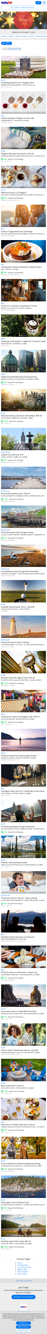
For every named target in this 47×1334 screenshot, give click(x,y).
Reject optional (23, 1327)
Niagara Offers (22, 1269)
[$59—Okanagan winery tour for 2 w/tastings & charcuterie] (23, 775)
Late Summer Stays (24, 1267)
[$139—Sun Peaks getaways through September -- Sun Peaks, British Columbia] (23, 811)
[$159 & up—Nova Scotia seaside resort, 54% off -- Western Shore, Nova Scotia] (23, 478)
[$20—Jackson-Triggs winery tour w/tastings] (23, 216)
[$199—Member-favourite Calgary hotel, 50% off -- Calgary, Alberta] (23, 662)
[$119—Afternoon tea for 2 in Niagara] (23, 177)
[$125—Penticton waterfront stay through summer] (23, 740)
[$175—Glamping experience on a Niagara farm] (23, 67)
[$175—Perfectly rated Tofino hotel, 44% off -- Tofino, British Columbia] (23, 1226)
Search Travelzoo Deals (23, 8)
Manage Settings (23, 1331)
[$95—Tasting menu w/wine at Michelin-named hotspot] (23, 251)
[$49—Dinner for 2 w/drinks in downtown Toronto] (23, 290)
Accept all (23, 1323)
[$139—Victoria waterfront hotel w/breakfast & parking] (23, 1148)
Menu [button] (44, 2)
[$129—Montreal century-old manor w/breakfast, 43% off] (23, 400)
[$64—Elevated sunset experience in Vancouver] (23, 921)
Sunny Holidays (22, 1272)
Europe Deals (22, 1274)
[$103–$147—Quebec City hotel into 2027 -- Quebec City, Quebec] (23, 439)
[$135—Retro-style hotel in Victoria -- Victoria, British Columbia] (23, 1070)
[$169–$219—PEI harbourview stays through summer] (23, 517)
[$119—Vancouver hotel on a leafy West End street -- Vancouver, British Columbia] (23, 995)
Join (38, 3)
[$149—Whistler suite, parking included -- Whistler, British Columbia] (23, 847)
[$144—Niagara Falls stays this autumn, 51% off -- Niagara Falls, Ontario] (23, 138)
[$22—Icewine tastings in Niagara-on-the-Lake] (23, 102)
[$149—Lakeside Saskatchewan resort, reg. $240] (23, 591)
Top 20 (19, 1263)
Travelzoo (6, 2)
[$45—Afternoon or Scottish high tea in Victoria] (23, 1109)
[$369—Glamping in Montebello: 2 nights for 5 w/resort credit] (23, 325)
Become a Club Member (23, 1297)
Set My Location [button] (24, 1281)
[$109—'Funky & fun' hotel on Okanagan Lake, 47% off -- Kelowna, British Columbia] (23, 701)
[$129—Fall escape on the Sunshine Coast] (23, 1187)
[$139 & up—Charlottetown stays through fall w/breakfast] (23, 556)
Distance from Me (12, 49)
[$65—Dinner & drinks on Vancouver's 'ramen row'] (23, 957)
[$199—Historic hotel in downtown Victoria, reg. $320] (23, 1034)
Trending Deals (22, 1265)
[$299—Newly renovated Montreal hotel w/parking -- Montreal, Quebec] (23, 361)
